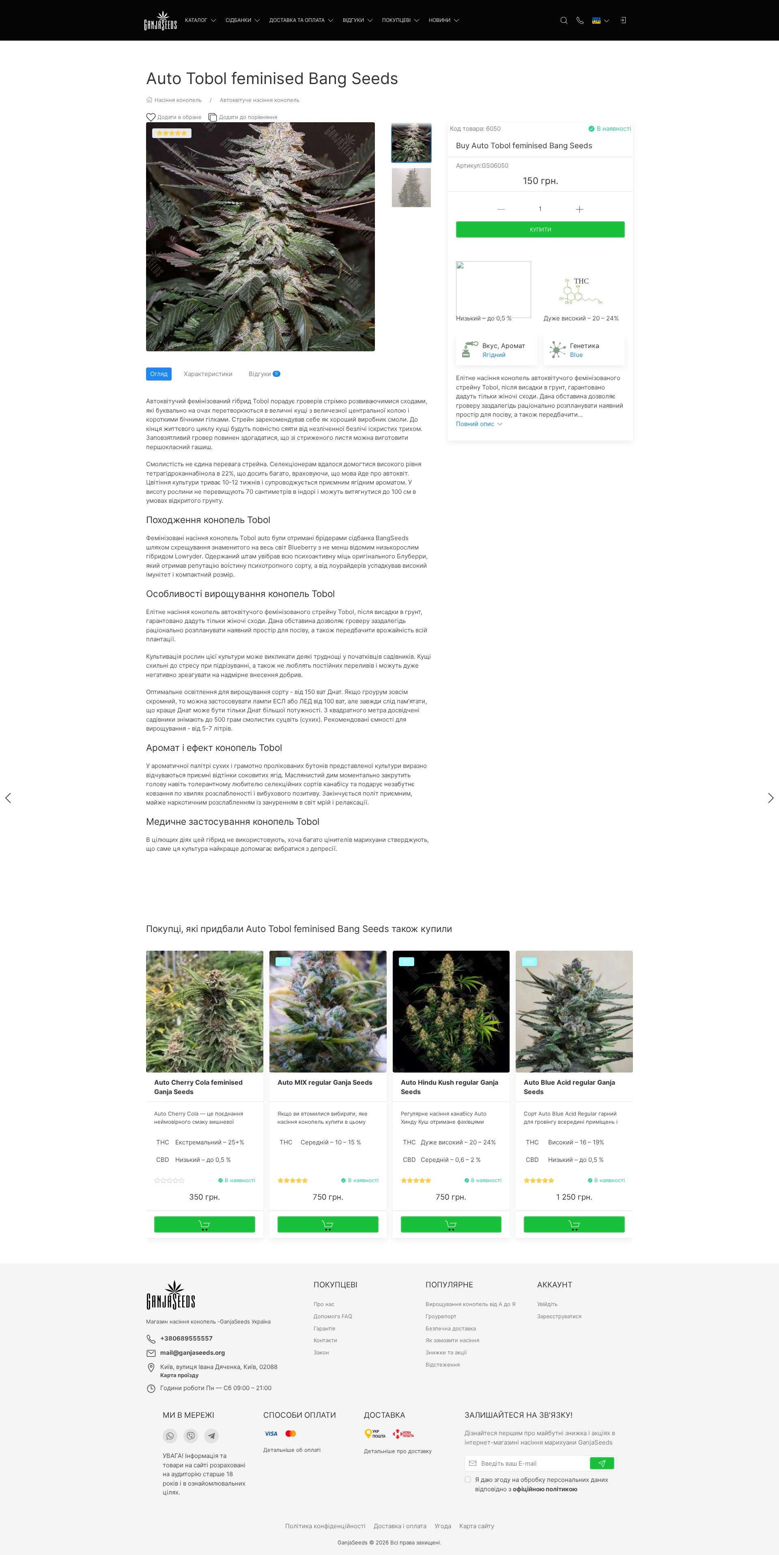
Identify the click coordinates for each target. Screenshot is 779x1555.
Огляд (159, 374)
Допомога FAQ (333, 1316)
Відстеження (443, 1364)
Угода (443, 1526)
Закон (321, 1352)
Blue (576, 355)
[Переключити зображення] (411, 142)
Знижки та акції (446, 1352)
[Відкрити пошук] (564, 20)
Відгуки (353, 20)
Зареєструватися (559, 1316)
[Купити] (204, 1224)
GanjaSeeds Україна (245, 1321)
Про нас (324, 1304)
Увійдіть (547, 1304)
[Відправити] (602, 1463)
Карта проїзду (179, 1375)
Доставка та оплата (297, 20)
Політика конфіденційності (325, 1526)
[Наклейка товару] (152, 957)
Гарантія (324, 1328)
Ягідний (494, 355)
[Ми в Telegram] (211, 1436)
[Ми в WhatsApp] (170, 1436)
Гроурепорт (441, 1316)
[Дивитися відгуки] (169, 1181)
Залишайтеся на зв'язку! (518, 1415)
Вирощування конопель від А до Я (471, 1304)
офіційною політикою (545, 1489)
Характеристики (208, 374)
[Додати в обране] (256, 962)
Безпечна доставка (451, 1328)
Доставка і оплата (400, 1526)
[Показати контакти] (580, 20)
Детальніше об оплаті (292, 1450)
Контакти (325, 1340)
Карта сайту (476, 1526)
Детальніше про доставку (398, 1451)
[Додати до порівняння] (256, 975)
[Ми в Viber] (190, 1436)
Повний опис (476, 424)
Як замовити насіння (452, 1340)
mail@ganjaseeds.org (192, 1352)
